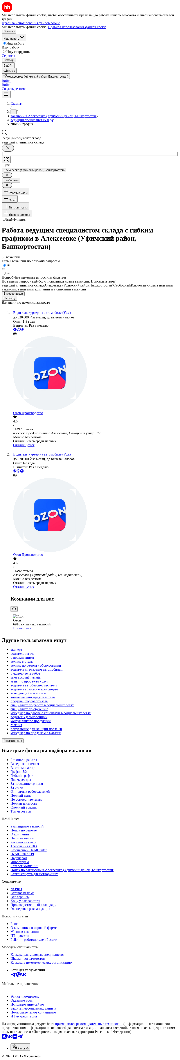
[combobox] (22, 138)
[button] (6, 81)
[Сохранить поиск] (6, 159)
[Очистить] (8, 148)
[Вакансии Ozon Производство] (94, 373)
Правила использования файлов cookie (77, 27)
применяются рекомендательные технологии (88, 1024)
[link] (9, 70)
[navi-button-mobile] (6, 94)
